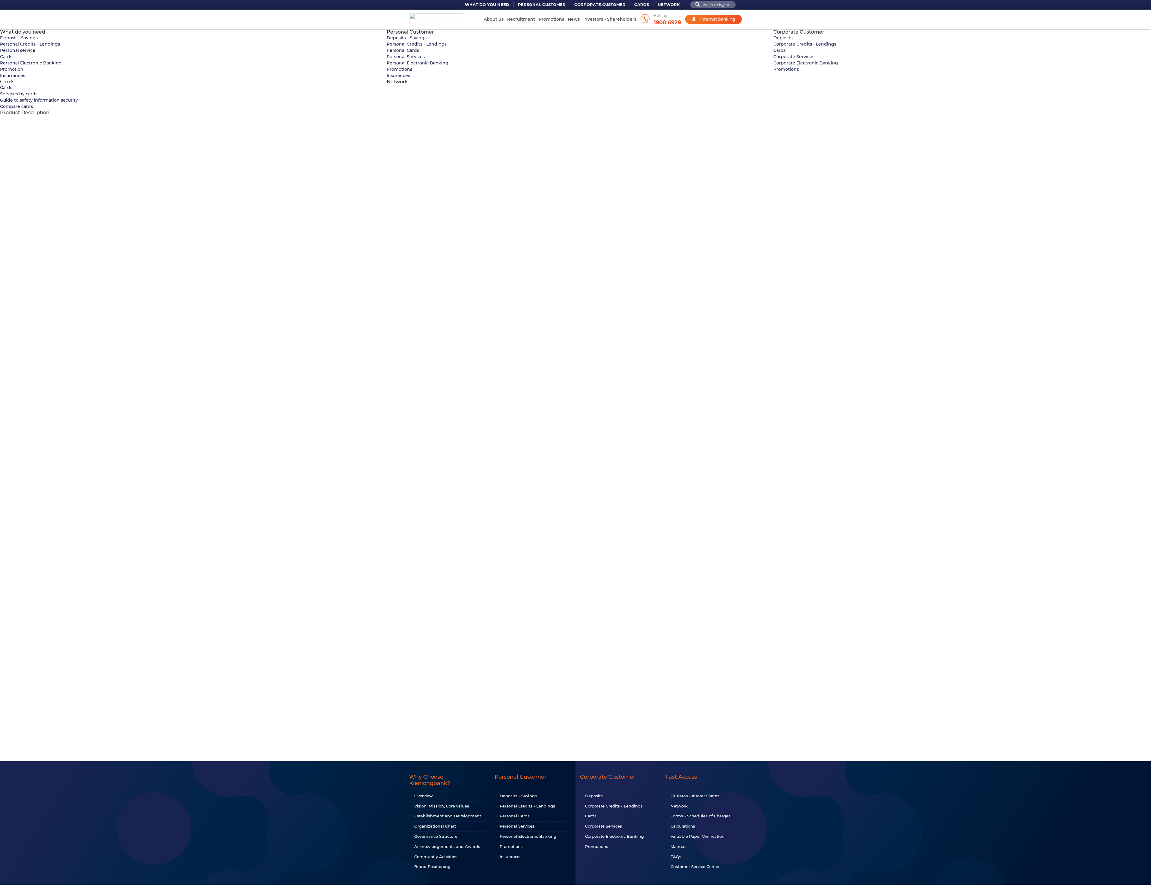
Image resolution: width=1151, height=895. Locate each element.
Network (669, 4)
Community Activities (435, 856)
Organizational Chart (435, 826)
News (574, 19)
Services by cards (18, 94)
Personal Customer (542, 4)
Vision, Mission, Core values (441, 806)
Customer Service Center (695, 866)
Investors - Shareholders (609, 19)
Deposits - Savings (407, 37)
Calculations (683, 826)
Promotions (551, 19)
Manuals (679, 846)
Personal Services (406, 56)
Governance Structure (435, 836)
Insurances (398, 75)
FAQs (676, 856)
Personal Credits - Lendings (30, 44)
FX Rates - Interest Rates (695, 795)
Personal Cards (403, 50)
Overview (423, 795)
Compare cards (16, 106)
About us (494, 19)
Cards (641, 4)
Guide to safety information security (39, 100)
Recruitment (521, 19)
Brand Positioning (432, 866)
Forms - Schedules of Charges (700, 815)
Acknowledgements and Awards (447, 846)
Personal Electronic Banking (31, 63)
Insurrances (12, 75)
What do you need (487, 4)
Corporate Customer (600, 4)
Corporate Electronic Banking (805, 63)
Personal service (17, 50)
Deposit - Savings (19, 37)
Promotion (11, 69)
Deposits (783, 37)
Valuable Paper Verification (697, 836)
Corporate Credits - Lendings (804, 44)
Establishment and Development (447, 815)
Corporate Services (793, 56)
